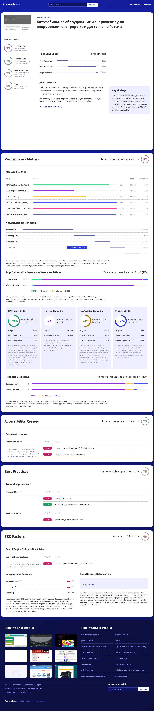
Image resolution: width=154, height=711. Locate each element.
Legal (38, 684)
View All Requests (77, 247)
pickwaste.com (121, 676)
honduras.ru (44, 17)
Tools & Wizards (135, 4)
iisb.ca (117, 640)
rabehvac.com (87, 664)
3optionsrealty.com (123, 664)
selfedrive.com (87, 670)
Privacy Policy (11, 692)
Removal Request (35, 688)
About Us (147, 4)
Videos (7, 684)
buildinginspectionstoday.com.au (129, 670)
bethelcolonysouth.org (125, 652)
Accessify (11, 4)
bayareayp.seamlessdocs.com (93, 676)
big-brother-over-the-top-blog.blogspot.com (132, 646)
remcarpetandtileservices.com (94, 646)
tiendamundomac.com (91, 658)
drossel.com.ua (121, 634)
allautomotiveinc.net (90, 634)
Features (17, 684)
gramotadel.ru (87, 640)
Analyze (92, 4)
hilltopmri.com (121, 658)
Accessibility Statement (15, 688)
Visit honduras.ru (50, 106)
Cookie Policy (25, 692)
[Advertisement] (93, 41)
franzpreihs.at (87, 652)
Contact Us (28, 684)
